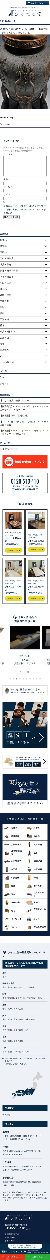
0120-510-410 (17, 1228)
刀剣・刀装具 (6, 258)
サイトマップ (10, 1241)
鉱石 (2, 356)
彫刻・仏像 (5, 283)
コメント (8, 154)
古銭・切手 (5, 337)
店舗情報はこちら (13, 550)
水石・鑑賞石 (6, 276)
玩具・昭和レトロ (9, 331)
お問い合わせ (10, 1237)
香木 (2, 325)
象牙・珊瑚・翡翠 (9, 270)
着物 (2, 344)
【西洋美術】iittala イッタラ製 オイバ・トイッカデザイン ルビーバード (24, 408)
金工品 (3, 289)
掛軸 (2, 307)
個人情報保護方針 (12, 1234)
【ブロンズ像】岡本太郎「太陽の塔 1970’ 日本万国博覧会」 (24, 423)
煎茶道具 (4, 350)
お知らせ (4, 384)
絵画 (2, 313)
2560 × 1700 (21, 29)
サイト (6, 194)
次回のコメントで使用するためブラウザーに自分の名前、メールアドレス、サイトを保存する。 (24, 209)
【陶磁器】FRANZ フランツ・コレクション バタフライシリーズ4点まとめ (24, 432)
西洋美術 (4, 319)
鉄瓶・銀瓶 (5, 295)
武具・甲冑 (5, 264)
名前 (6, 179)
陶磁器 (3, 252)
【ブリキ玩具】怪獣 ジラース (15, 400)
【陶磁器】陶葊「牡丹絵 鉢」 (14, 415)
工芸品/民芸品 (7, 362)
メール (7, 187)
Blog (2, 377)
